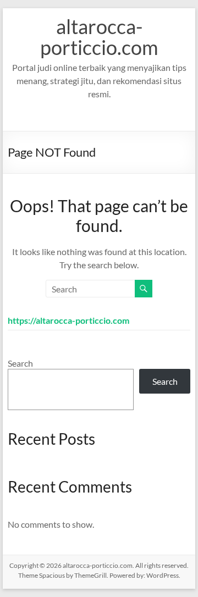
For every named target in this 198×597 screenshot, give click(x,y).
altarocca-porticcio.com (99, 36)
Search (20, 363)
